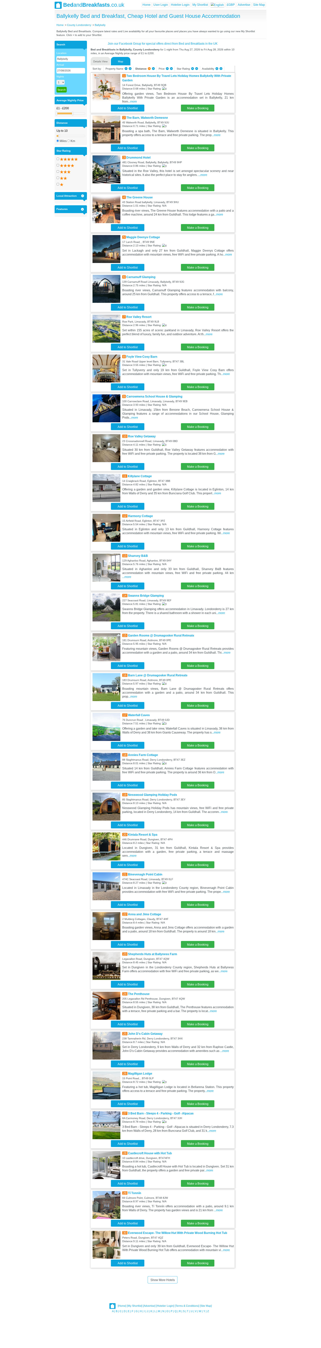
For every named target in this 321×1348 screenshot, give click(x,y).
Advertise (244, 4)
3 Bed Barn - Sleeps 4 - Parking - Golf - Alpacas (161, 1113)
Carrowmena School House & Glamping (154, 396)
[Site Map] (206, 1305)
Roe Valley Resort (138, 316)
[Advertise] (149, 1305)
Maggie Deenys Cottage (143, 237)
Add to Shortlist (128, 108)
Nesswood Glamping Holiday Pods (152, 794)
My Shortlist (200, 4)
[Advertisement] (250, 96)
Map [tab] (120, 61)
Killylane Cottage (140, 476)
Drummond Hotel (138, 157)
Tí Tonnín (134, 1193)
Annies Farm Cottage (143, 755)
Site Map (259, 4)
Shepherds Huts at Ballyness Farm (152, 954)
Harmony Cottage (140, 516)
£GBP (231, 4)
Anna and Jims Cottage (144, 914)
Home (146, 4)
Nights (60, 76)
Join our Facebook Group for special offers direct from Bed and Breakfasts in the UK (163, 43)
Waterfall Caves (139, 715)
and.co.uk (93, 5)
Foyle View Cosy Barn (141, 356)
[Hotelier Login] (165, 1305)
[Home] (122, 1305)
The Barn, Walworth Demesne (147, 117)
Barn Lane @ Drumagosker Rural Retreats (157, 675)
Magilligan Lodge (140, 1073)
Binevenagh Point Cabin (145, 874)
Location (61, 53)
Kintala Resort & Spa (142, 834)
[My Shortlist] (134, 1305)
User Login (160, 4)
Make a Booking (197, 108)
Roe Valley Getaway (142, 436)
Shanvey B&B (138, 555)
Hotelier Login (180, 4)
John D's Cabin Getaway (145, 1033)
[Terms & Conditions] (187, 1305)
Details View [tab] (100, 61)
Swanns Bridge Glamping (146, 595)
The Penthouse (139, 994)
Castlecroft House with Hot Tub (150, 1153)
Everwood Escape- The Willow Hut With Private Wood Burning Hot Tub (177, 1232)
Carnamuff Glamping (140, 277)
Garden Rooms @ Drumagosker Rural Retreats (161, 635)
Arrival (60, 64)
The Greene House (139, 197)
